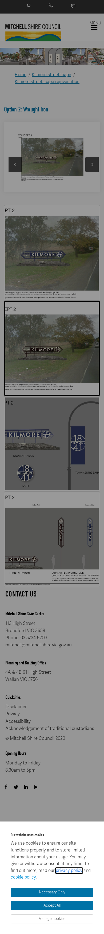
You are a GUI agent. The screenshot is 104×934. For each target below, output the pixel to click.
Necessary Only (52, 892)
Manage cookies (52, 918)
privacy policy (69, 870)
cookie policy (23, 877)
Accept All (52, 905)
